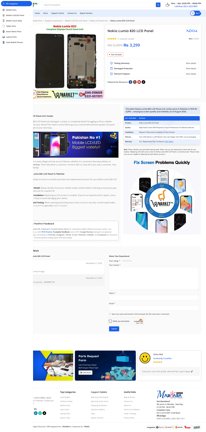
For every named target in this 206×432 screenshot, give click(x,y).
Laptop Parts (65, 413)
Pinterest (82, 235)
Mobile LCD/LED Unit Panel (76, 20)
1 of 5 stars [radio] (123, 261)
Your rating (114, 261)
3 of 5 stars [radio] (127, 261)
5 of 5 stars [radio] (131, 261)
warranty (48, 205)
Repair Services (97, 418)
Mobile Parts (37, 20)
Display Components (53, 20)
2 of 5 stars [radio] (125, 261)
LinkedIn (90, 235)
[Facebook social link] (130, 82)
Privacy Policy (129, 418)
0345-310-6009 (163, 418)
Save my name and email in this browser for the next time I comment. (141, 314)
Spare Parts (64, 409)
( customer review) (126, 39)
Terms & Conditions (132, 409)
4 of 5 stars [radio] (129, 261)
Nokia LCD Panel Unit (99, 20)
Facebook (102, 235)
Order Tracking (130, 413)
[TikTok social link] (143, 82)
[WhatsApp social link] (40, 413)
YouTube (51, 235)
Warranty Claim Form (99, 401)
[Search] (158, 5)
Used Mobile (65, 397)
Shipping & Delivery (99, 405)
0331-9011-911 (178, 418)
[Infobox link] (183, 4)
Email (112, 303)
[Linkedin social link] (36, 413)
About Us (127, 405)
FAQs (93, 413)
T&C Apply (169, 142)
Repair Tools (65, 418)
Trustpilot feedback (61, 232)
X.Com (74, 235)
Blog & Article (129, 397)
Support (95, 392)
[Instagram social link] (135, 82)
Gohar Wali (158, 354)
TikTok (68, 235)
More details (191, 74)
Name (112, 293)
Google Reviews (86, 232)
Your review (114, 265)
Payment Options (98, 409)
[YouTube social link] (139, 82)
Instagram (60, 235)
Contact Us (128, 401)
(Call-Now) (175, 413)
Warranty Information (99, 397)
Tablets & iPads (66, 401)
